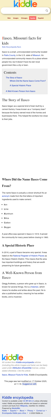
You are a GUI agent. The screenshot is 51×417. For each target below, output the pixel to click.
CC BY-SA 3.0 (28, 401)
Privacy (30, 410)
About (22, 410)
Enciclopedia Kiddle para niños (14, 413)
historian (34, 286)
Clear (42, 11)
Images (15, 18)
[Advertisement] (25, 28)
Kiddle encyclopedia (25, 362)
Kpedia (32, 18)
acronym (6, 196)
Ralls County (9, 55)
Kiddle (4, 410)
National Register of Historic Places (28, 255)
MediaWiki (16, 408)
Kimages (24, 18)
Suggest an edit (29, 383)
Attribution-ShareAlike (22, 367)
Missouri (36, 55)
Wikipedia (24, 405)
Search (47, 10)
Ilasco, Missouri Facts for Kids (15, 374)
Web (9, 18)
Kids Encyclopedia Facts (11, 47)
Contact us (40, 410)
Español (41, 18)
